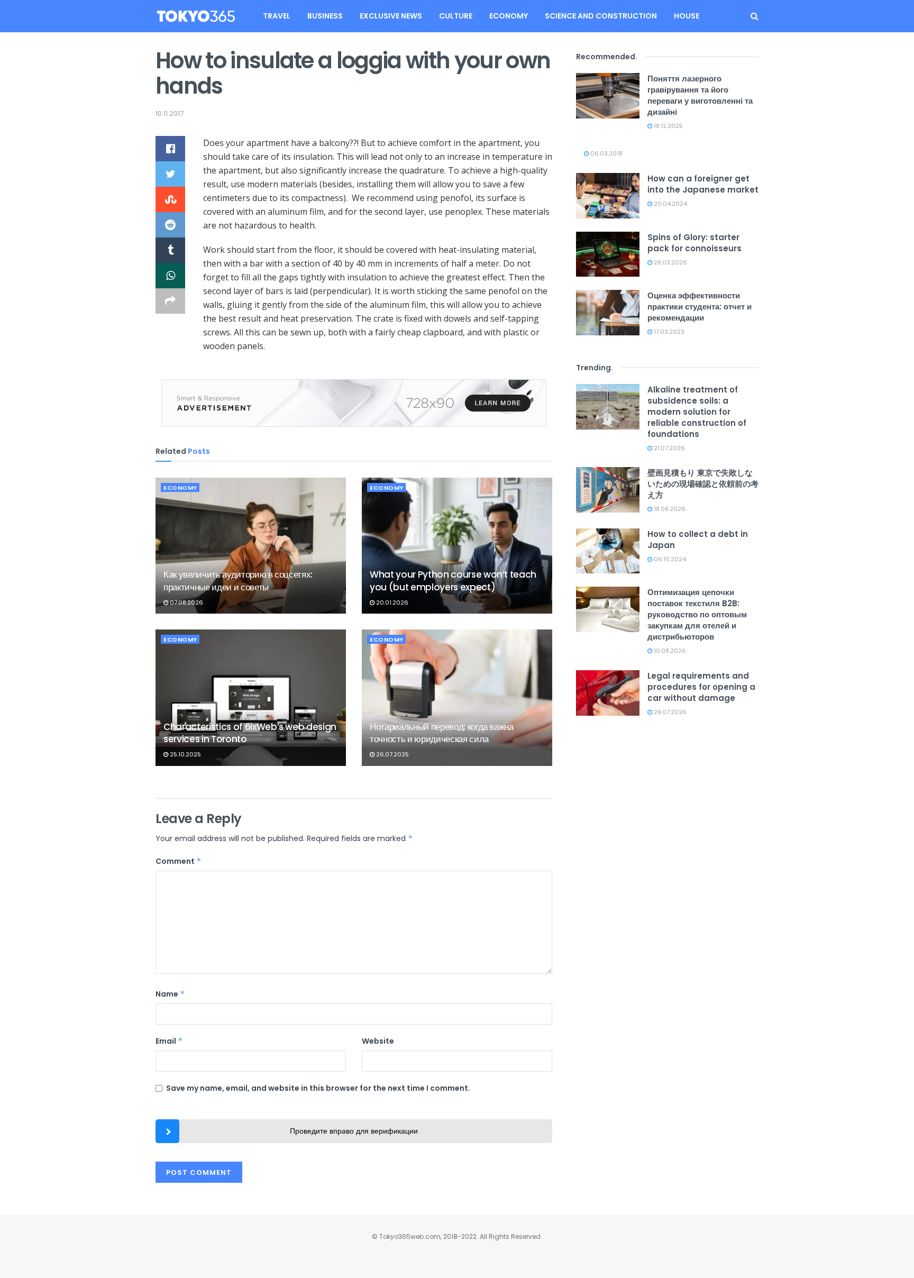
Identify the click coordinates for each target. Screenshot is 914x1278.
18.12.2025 (667, 126)
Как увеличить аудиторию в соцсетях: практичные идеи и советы (238, 581)
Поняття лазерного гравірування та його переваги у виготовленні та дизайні (700, 95)
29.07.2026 (669, 712)
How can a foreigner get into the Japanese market (702, 184)
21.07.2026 (668, 448)
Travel (276, 16)
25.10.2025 (184, 754)
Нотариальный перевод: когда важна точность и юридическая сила (442, 733)
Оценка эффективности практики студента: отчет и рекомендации (699, 306)
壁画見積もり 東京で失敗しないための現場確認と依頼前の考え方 (702, 483)
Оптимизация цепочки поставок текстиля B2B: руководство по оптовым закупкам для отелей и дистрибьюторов (697, 614)
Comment (179, 861)
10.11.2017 (170, 113)
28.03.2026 (669, 262)
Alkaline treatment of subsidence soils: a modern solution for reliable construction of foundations (696, 412)
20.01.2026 (391, 602)
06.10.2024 (669, 559)
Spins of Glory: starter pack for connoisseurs (694, 243)
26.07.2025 (391, 754)
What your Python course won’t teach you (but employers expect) (453, 581)
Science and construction (601, 16)
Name (170, 994)
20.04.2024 (669, 203)
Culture (455, 16)
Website (378, 1041)
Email (169, 1041)
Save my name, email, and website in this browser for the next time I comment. (318, 1088)
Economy (508, 16)
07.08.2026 (185, 602)
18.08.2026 (669, 509)
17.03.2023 (668, 331)
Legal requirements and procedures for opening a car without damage (701, 687)
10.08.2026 (669, 650)
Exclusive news (391, 16)
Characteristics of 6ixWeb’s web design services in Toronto (249, 733)
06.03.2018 (606, 153)
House (686, 16)
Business (325, 16)
